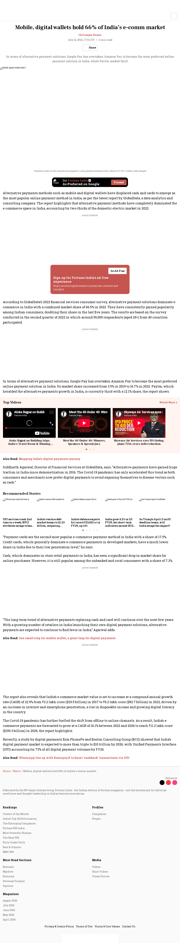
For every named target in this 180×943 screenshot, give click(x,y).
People (96, 818)
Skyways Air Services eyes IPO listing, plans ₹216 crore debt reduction (139, 442)
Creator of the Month (16, 814)
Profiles (97, 807)
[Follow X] (162, 782)
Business (8, 866)
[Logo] (11, 16)
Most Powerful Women (17, 833)
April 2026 (9, 919)
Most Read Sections (17, 860)
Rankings (10, 807)
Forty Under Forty (14, 842)
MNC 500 (8, 852)
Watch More (167, 402)
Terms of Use (84, 926)
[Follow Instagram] (174, 782)
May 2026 (8, 914)
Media (96, 860)
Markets (8, 871)
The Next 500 (11, 837)
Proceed (119, 182)
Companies (99, 814)
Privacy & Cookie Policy (59, 926)
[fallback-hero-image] (19, 507)
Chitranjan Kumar (90, 35)
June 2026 (9, 910)
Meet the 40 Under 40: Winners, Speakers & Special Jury (84, 442)
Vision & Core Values (107, 926)
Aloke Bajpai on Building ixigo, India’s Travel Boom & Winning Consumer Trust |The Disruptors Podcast (29, 446)
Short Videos (100, 871)
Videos (96, 866)
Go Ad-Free (117, 271)
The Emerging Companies (19, 823)
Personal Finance (14, 881)
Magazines (11, 894)
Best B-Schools (12, 847)
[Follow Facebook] (155, 782)
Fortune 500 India (14, 828)
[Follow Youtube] (168, 782)
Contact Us (128, 926)
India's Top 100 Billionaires (20, 818)
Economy (8, 876)
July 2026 (8, 905)
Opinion (8, 885)
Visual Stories (101, 876)
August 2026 (10, 900)
